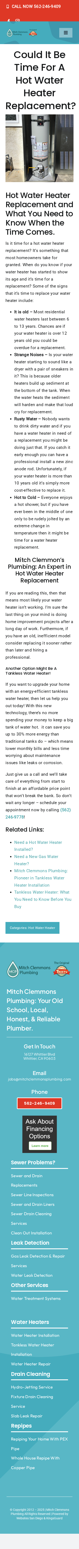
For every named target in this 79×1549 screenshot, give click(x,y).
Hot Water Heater (41, 928)
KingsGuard (54, 1518)
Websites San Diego (29, 1518)
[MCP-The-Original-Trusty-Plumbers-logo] (22, 30)
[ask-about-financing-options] (39, 1117)
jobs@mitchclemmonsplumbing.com (39, 1079)
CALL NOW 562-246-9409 (36, 6)
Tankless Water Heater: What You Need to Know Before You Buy (43, 899)
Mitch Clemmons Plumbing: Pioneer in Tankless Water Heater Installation (41, 877)
